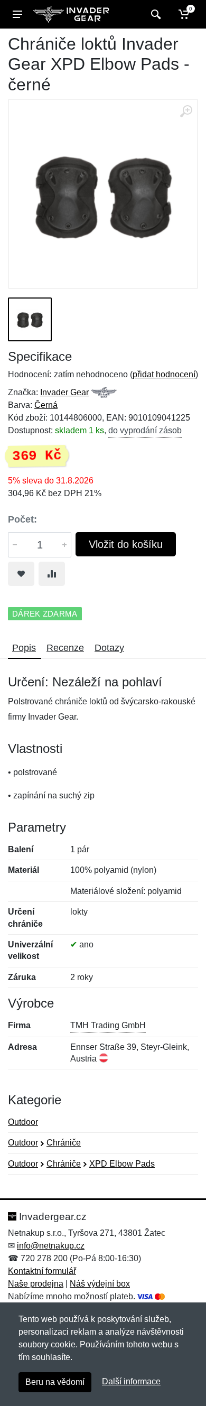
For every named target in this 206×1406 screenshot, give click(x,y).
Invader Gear (64, 392)
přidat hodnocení (164, 374)
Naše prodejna (35, 1283)
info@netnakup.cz (51, 1245)
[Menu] (17, 14)
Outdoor (23, 1122)
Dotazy (109, 648)
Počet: (22, 519)
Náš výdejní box (100, 1283)
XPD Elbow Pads (122, 1163)
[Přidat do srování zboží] (52, 574)
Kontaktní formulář (42, 1271)
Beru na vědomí (55, 1381)
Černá (46, 405)
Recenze (65, 648)
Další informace (131, 1381)
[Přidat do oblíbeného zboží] (21, 574)
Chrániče (63, 1142)
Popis (24, 648)
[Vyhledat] (154, 14)
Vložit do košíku (126, 544)
